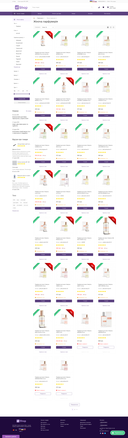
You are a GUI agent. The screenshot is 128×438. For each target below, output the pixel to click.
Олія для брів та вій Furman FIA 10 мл (27, 144)
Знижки (73, 13)
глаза (14, 207)
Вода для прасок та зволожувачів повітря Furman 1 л (30, 175)
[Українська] (91, 2)
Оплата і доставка (56, 13)
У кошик (43, 69)
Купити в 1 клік (42, 73)
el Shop (14, 1)
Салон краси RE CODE (23, 1)
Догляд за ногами (45, 430)
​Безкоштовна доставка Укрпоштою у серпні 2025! (20, 117)
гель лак (26, 205)
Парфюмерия (40, 18)
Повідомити (85, 347)
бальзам (25, 202)
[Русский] (96, 2)
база (18, 200)
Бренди (39, 13)
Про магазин (107, 13)
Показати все (74, 404)
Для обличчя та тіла (45, 424)
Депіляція (43, 426)
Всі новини (28, 111)
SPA (14, 200)
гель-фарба (19, 205)
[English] (93, 2)
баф (14, 205)
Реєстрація (113, 1)
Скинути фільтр (21, 102)
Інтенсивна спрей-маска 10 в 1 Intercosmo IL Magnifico (21, 132)
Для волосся (44, 422)
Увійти (108, 1)
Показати (20, 98)
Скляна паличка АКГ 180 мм (24, 162)
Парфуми (18, 26)
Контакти (90, 13)
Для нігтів (43, 428)
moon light (23, 200)
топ (21, 202)
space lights (15, 202)
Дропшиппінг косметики (85, 422)
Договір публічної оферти (86, 424)
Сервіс (81, 426)
